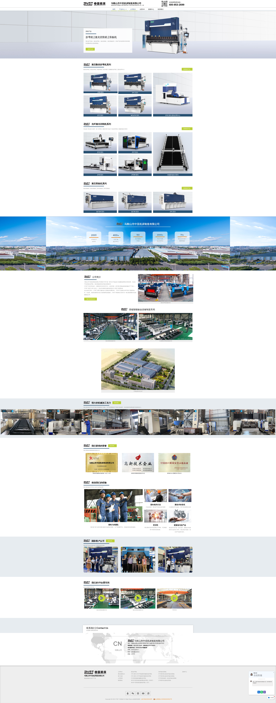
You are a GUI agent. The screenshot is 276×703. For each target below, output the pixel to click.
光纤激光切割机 (162, 671)
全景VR (142, 9)
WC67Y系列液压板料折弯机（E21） (140, 682)
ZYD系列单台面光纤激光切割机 (166, 674)
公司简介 (133, 9)
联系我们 (161, 9)
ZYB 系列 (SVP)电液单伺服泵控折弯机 (141, 676)
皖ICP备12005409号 (146, 699)
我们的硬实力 (121, 674)
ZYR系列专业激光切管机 (164, 680)
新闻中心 (151, 9)
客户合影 (120, 676)
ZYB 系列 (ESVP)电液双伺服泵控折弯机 (141, 674)
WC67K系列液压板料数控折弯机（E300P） (142, 680)
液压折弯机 (134, 671)
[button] (138, 369)
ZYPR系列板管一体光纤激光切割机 (167, 678)
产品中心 (122, 9)
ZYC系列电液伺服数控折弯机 (138, 678)
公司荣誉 (120, 678)
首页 (113, 9)
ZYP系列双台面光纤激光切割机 (166, 676)
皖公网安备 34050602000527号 (163, 699)
